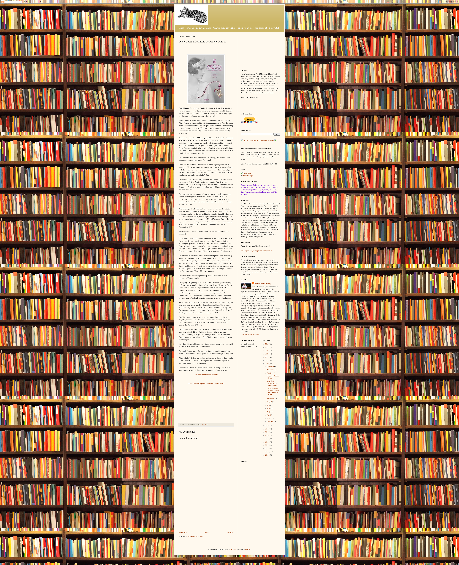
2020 (267, 363)
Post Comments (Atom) (196, 536)
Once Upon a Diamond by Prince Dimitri (272, 383)
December (270, 366)
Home (207, 532)
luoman (233, 549)
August (269, 402)
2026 (267, 344)
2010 (267, 455)
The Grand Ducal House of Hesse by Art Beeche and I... (273, 391)
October (270, 373)
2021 (267, 360)
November (271, 370)
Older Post (229, 532)
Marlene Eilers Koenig (263, 283)
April (269, 415)
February (270, 421)
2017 (267, 432)
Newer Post (183, 532)
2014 (267, 442)
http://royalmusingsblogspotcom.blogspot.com (256, 251)
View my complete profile (250, 334)
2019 (267, 425)
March (269, 418)
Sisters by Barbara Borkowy (273, 377)
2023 (267, 354)
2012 (267, 448)
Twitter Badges (248, 175)
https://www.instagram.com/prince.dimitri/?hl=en (206, 383)
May (268, 411)
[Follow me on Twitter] (246, 173)
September (271, 398)
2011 (267, 452)
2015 (267, 438)
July (268, 405)
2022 (267, 357)
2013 (267, 445)
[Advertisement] (206, 511)
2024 (267, 350)
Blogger (248, 549)
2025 (267, 347)
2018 (267, 429)
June (268, 408)
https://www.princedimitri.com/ (206, 374)
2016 (267, 435)
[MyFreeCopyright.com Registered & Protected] (257, 140)
